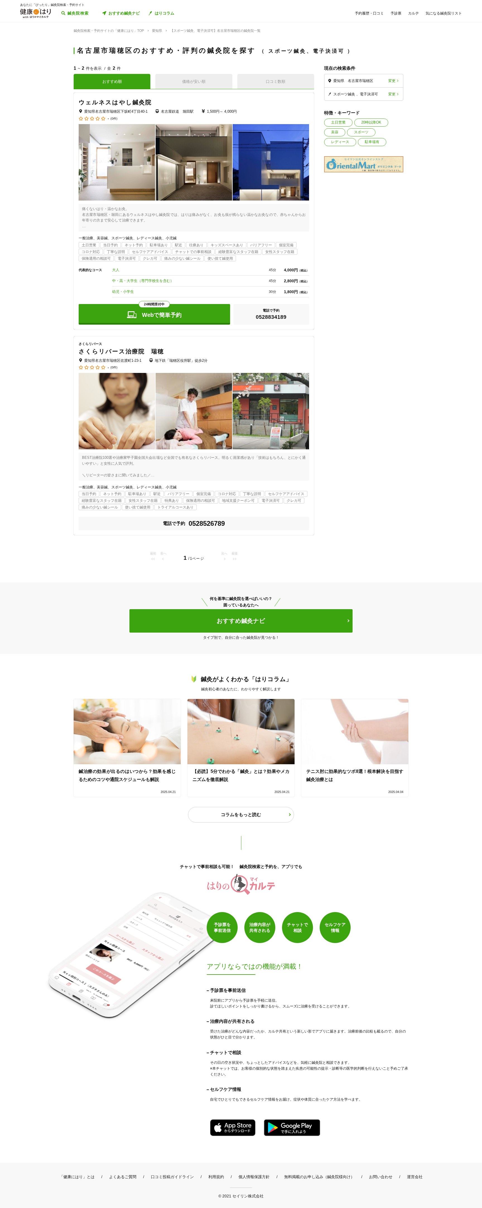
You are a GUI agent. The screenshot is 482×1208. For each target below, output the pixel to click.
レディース (340, 142)
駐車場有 (372, 142)
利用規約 (216, 1177)
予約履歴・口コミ (369, 13)
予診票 (396, 13)
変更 (392, 81)
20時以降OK (371, 122)
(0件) (113, 118)
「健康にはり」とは (77, 1177)
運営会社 (415, 1177)
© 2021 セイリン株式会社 (241, 1196)
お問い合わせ (380, 1177)
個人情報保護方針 (254, 1177)
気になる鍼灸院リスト (444, 13)
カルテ (413, 13)
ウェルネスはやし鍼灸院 (115, 102)
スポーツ (361, 132)
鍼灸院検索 (78, 13)
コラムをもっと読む (241, 814)
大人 (115, 270)
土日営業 (338, 122)
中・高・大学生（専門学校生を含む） (143, 281)
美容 (334, 132)
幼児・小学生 (123, 291)
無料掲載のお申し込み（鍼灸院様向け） (319, 1177)
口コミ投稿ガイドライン (172, 1177)
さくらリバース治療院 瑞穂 (121, 351)
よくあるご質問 (122, 1177)
